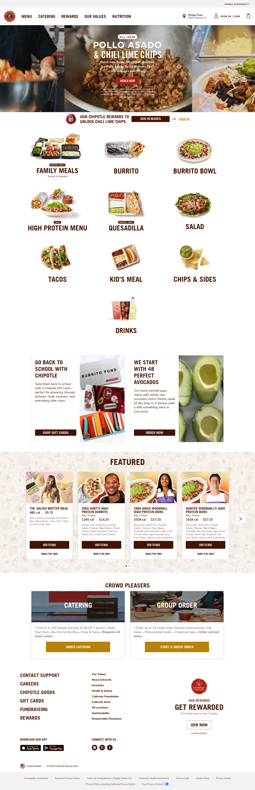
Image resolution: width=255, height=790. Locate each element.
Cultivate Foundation (105, 696)
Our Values (99, 674)
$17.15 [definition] (156, 519)
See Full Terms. (129, 97)
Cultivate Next (101, 702)
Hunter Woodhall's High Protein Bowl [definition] (205, 510)
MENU (27, 16)
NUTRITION (121, 16)
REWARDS (69, 16)
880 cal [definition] (35, 513)
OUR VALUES (95, 16)
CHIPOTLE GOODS (37, 692)
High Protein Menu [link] (57, 228)
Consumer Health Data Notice (154, 778)
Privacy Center (223, 778)
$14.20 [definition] (104, 519)
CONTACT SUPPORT (40, 675)
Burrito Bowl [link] (194, 171)
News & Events (101, 680)
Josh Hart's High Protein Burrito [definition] (95, 510)
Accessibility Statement (36, 778)
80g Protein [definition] (140, 515)
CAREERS (29, 684)
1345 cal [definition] (88, 519)
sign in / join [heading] (230, 16)
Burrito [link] (126, 171)
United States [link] (34, 766)
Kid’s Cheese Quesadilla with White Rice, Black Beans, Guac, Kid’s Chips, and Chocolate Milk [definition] (49, 521)
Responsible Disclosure (107, 719)
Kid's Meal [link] (126, 279)
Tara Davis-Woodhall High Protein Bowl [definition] (151, 510)
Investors (98, 685)
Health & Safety (102, 691)
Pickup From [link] (195, 15)
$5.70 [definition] (49, 513)
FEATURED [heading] (127, 462)
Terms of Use (182, 778)
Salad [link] (195, 226)
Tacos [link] (57, 279)
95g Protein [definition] (88, 515)
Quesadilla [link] (126, 228)
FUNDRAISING (34, 709)
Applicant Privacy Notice (67, 778)
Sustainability (100, 713)
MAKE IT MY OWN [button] (49, 554)
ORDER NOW (127, 81)
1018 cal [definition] (140, 519)
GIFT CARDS (32, 701)
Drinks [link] (126, 330)
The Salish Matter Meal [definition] (49, 508)
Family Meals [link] (57, 170)
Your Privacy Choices (152, 784)
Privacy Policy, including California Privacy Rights (110, 784)
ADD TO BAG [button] (49, 545)
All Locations (100, 708)
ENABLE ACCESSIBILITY (236, 4)
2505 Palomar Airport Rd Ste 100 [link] (198, 18)
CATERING (46, 16)
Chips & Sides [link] (194, 279)
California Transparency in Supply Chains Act (109, 778)
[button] (240, 518)
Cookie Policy (202, 778)
